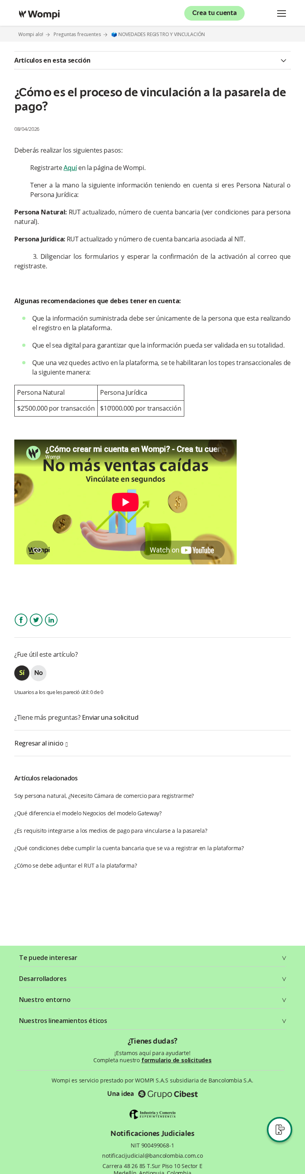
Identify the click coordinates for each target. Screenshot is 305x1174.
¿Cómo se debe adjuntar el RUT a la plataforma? (75, 865)
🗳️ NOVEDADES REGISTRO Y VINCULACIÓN (158, 34)
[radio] (21, 673)
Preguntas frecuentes (77, 34)
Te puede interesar (48, 957)
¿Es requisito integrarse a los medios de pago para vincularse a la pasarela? (110, 830)
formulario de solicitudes (176, 1060)
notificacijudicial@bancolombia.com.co (152, 1155)
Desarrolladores (43, 978)
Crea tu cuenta (214, 13)
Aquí (70, 167)
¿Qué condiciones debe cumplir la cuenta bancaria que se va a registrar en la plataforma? (129, 848)
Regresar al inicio (39, 743)
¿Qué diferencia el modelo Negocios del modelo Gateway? (88, 813)
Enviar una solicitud (110, 717)
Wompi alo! (30, 34)
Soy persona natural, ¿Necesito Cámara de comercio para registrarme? (104, 795)
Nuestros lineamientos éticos (63, 1020)
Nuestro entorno (45, 999)
